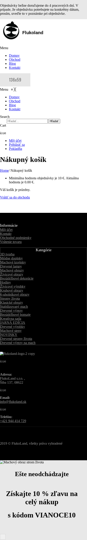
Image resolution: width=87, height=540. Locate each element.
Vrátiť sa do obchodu (15, 197)
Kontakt (14, 67)
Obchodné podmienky (15, 238)
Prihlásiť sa (17, 145)
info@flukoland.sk (13, 402)
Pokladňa (15, 149)
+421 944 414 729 (13, 421)
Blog (12, 63)
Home (4, 170)
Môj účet (15, 140)
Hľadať (54, 121)
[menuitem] (14, 97)
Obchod (14, 59)
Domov (14, 55)
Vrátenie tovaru (11, 242)
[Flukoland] (15, 85)
